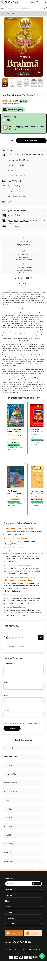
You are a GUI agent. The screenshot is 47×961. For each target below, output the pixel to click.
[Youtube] (29, 942)
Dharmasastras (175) (11, 791)
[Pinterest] (21, 942)
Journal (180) (8, 844)
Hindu (12, 13)
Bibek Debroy (14, 496)
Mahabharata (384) (10, 783)
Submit (12, 728)
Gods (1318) (7, 826)
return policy (8, 561)
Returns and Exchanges (18, 220)
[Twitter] (18, 942)
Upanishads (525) (10, 757)
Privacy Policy (38, 723)
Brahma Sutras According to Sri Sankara (37, 493)
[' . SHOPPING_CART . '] (41, 2)
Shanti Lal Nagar (22, 160)
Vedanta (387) (8, 861)
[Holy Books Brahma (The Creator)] (5, 83)
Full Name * (7, 682)
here (22, 601)
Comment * (8, 664)
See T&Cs (28, 246)
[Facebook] (14, 942)
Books (8, 13)
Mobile (6, 710)
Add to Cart (31, 140)
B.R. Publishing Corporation (30, 155)
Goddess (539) (8, 800)
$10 (9, 120)
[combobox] (23, 8)
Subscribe (36, 883)
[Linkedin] (26, 942)
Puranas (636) (8, 765)
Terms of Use (27, 723)
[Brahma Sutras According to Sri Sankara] (38, 488)
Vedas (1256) (8, 748)
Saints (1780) (8, 818)
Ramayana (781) (9, 774)
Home (3, 13)
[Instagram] (23, 942)
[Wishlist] (37, 2)
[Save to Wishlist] (38, 95)
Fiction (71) (7, 852)
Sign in (32, 2)
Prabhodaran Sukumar (13, 441)
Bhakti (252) (8, 809)
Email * (6, 696)
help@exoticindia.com (11, 591)
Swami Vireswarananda (37, 497)
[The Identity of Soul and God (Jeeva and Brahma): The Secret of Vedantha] (38, 426)
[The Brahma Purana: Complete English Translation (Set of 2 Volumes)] (15, 488)
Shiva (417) (7, 835)
